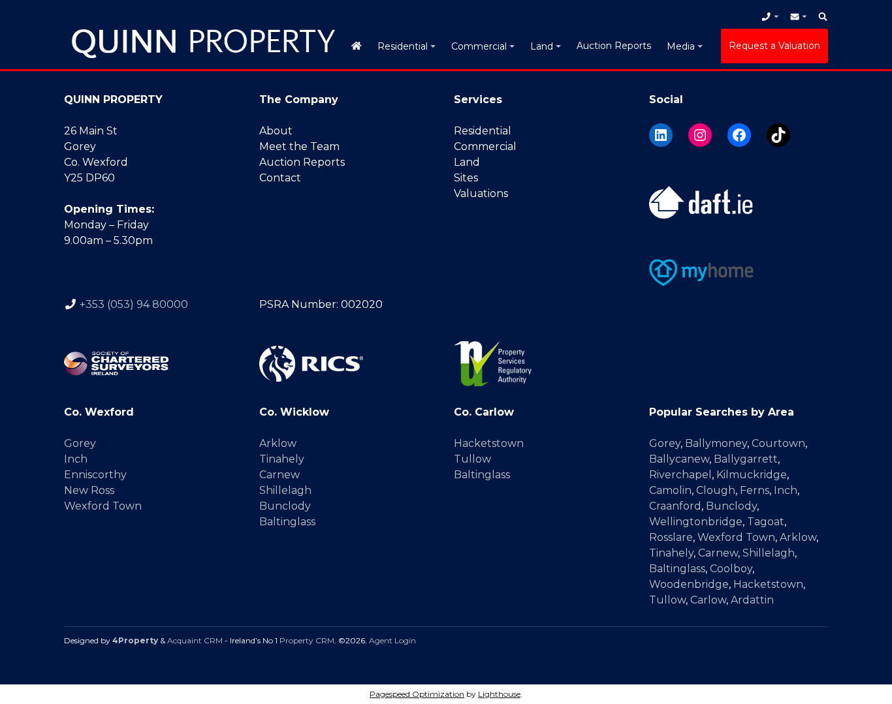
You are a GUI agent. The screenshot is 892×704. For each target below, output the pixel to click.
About (276, 131)
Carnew (279, 474)
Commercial (479, 46)
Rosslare (671, 537)
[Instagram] (700, 135)
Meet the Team (299, 146)
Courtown (778, 443)
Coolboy (731, 568)
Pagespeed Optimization (417, 694)
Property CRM (306, 640)
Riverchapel (680, 474)
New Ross (89, 490)
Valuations (481, 193)
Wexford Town (103, 506)
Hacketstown (489, 443)
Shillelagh (285, 490)
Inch (76, 459)
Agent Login (392, 640)
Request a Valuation (774, 46)
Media (681, 46)
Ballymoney (716, 443)
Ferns (754, 490)
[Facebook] (739, 135)
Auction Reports (614, 46)
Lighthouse (499, 694)
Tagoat (765, 521)
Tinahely (281, 459)
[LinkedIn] (661, 135)
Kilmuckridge (751, 474)
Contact (280, 178)
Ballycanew (679, 459)
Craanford (675, 506)
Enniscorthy (95, 474)
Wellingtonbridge (695, 521)
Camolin (670, 490)
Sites (466, 178)
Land (541, 46)
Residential (402, 46)
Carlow (708, 600)
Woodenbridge (689, 584)
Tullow (472, 459)
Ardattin (752, 600)
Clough (715, 490)
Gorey (80, 443)
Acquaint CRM (195, 640)
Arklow (277, 443)
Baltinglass (287, 521)
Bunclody (285, 506)
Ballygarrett (746, 459)
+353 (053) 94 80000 (134, 304)
